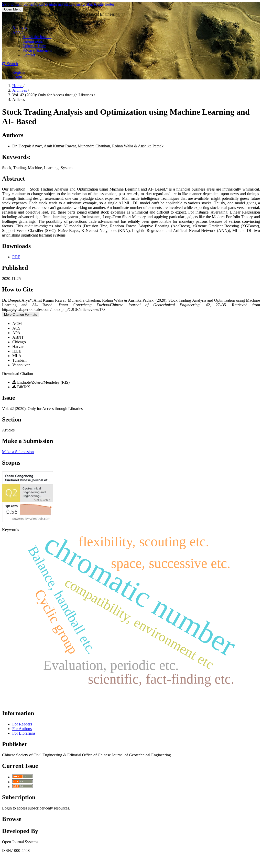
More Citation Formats (20, 314)
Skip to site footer (100, 4)
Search (12, 64)
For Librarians (23, 733)
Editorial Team (34, 46)
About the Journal (37, 36)
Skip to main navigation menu (60, 4)
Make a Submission (18, 452)
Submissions (33, 41)
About (17, 32)
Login (17, 77)
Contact (29, 55)
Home (17, 86)
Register (19, 72)
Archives (19, 27)
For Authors (22, 728)
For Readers (22, 724)
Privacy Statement (37, 50)
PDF (16, 257)
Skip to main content (18, 4)
